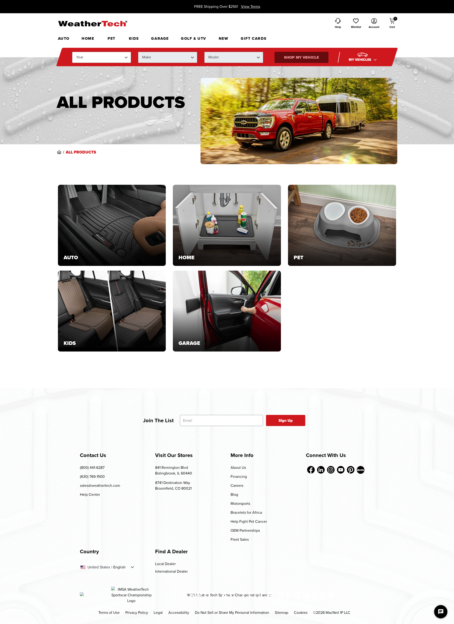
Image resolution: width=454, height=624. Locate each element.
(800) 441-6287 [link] (92, 467)
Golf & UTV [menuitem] (193, 38)
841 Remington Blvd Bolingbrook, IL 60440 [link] (173, 470)
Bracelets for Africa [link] (246, 512)
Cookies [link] (300, 612)
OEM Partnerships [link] (245, 530)
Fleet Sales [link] (240, 539)
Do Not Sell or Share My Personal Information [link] (232, 612)
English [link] (119, 567)
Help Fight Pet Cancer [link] (249, 521)
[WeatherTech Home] (92, 23)
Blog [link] (234, 494)
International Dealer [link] (171, 571)
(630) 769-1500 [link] (92, 476)
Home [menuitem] (88, 38)
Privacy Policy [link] (136, 612)
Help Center (90, 494)
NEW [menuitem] (223, 38)
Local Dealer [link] (165, 564)
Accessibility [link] (178, 612)
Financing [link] (239, 476)
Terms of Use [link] (109, 612)
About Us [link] (238, 467)
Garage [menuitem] (160, 38)
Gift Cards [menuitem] (254, 38)
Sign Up (286, 420)
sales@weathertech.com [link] (100, 485)
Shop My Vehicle (301, 57)
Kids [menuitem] (134, 38)
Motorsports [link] (240, 503)
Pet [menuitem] (111, 38)
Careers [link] (237, 485)
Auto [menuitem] (64, 38)
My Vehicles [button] (360, 59)
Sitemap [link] (281, 612)
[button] (356, 23)
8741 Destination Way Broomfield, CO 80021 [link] (173, 485)
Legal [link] (158, 612)
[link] (59, 152)
